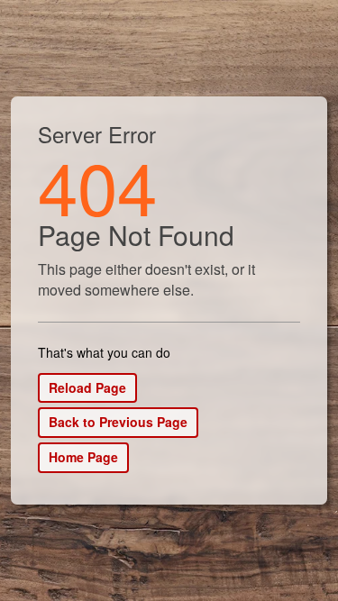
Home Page (83, 457)
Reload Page (87, 387)
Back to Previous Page (118, 422)
